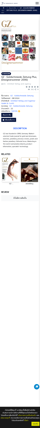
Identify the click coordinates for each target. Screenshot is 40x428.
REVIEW (5, 192)
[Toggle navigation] (37, 3)
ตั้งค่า (26, 420)
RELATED (5, 154)
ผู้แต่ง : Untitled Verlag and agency (16, 84)
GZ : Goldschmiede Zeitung (20, 106)
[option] (10, 171)
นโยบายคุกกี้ (5, 418)
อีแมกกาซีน (7, 115)
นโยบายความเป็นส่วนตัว (27, 415)
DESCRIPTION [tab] (20, 128)
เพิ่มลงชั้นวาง (9, 120)
